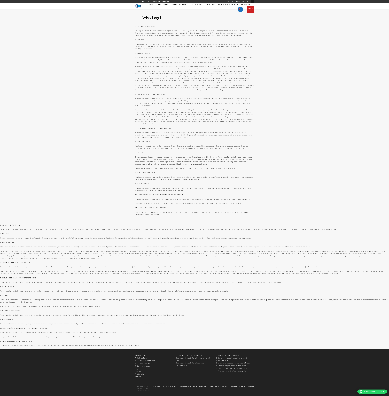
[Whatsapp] (142, 1)
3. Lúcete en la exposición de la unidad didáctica (233, 363)
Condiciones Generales (237, 386)
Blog (136, 369)
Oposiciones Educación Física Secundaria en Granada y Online (191, 364)
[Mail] (148, 1)
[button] (372, 392)
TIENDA (237, 1)
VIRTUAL (250, 9)
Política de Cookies (185, 386)
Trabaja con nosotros (142, 366)
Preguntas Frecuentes (142, 363)
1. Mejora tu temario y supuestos (227, 355)
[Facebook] (136, 1)
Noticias (138, 371)
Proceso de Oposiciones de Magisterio (189, 355)
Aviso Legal (156, 386)
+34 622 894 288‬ (163, 1)
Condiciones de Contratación (219, 386)
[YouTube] (145, 1)
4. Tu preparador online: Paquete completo (231, 371)
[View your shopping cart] (240, 9)
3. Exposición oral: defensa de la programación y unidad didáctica (233, 359)
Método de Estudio (142, 358)
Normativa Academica (200, 386)
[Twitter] (139, 1)
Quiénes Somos (140, 355)
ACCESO (230, 1)
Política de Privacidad (169, 386)
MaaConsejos (139, 374)
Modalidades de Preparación (145, 361)
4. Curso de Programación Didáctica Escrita (231, 366)
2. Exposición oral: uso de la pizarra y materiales (232, 368)
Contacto (138, 377)
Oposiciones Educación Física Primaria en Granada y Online (194, 359)
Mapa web (250, 386)
